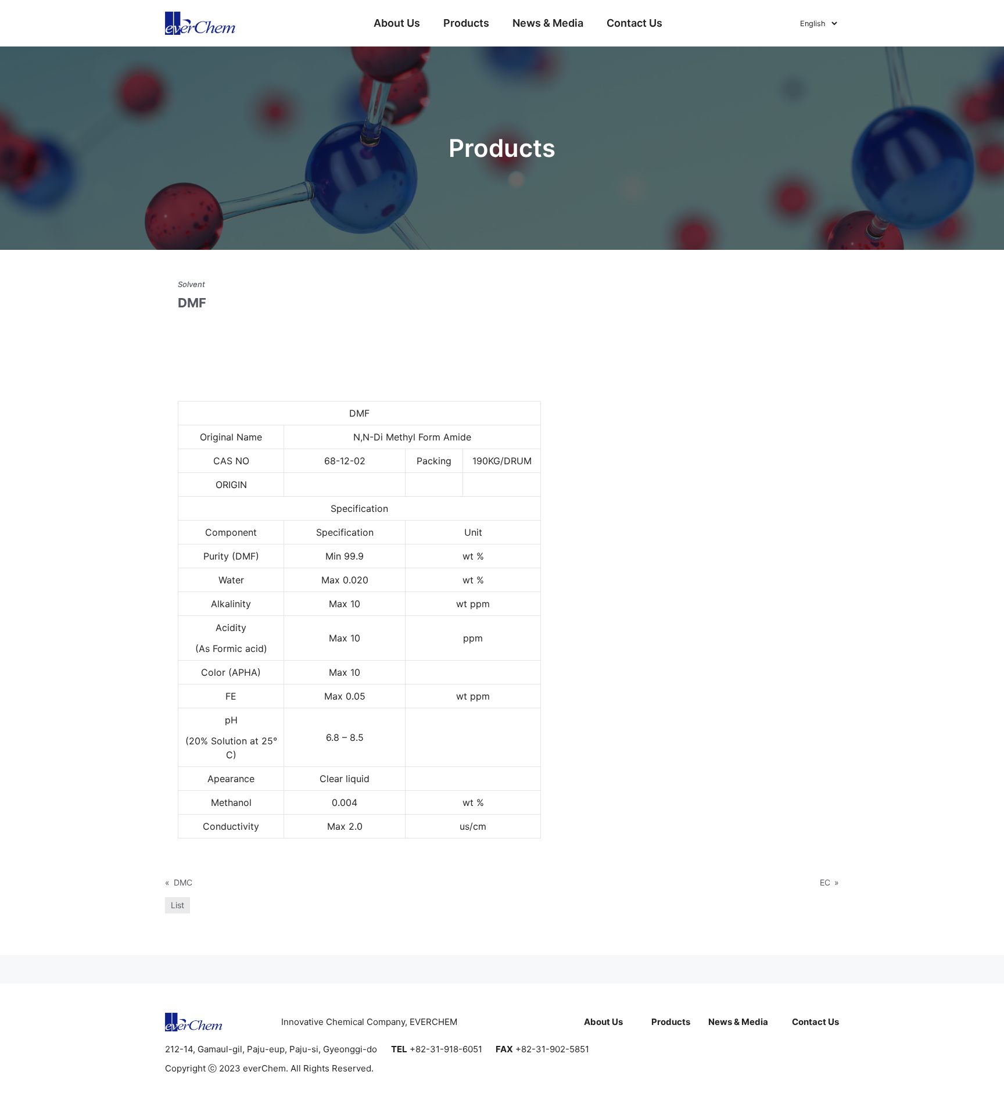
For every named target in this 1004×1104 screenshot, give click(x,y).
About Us (397, 23)
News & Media (547, 23)
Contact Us (634, 23)
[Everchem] (200, 23)
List (177, 905)
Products (466, 23)
